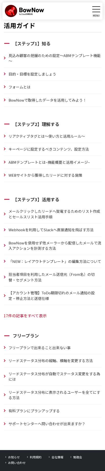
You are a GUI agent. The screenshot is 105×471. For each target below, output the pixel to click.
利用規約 (36, 457)
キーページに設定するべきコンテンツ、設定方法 (49, 149)
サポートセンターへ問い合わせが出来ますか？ (47, 423)
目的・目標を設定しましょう (32, 74)
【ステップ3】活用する (36, 199)
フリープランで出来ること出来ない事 (40, 347)
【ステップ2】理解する (36, 124)
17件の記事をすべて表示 (25, 315)
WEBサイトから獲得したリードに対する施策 (45, 175)
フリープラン (26, 335)
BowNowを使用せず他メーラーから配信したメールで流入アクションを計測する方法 (55, 245)
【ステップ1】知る (32, 43)
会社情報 (57, 457)
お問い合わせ (17, 463)
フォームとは (20, 86)
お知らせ (14, 457)
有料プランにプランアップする (34, 410)
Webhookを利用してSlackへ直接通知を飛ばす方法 (51, 229)
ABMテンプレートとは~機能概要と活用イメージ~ (49, 162)
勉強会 (77, 457)
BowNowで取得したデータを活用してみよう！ (47, 100)
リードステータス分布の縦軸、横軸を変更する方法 (51, 360)
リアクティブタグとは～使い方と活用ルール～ (47, 136)
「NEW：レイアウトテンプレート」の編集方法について (55, 261)
